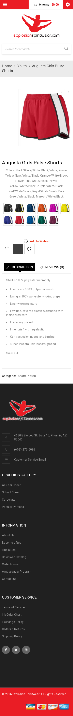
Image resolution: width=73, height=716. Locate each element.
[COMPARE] (18, 249)
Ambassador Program (17, 571)
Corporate (8, 499)
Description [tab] (22, 267)
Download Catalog (14, 557)
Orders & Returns (13, 629)
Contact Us (9, 578)
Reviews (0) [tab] (54, 267)
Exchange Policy (13, 621)
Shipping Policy (12, 636)
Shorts (22, 376)
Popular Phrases (13, 506)
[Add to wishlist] (7, 249)
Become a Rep (11, 542)
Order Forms (10, 564)
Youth (22, 66)
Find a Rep (9, 549)
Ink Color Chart (11, 614)
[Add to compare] (29, 249)
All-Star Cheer (11, 485)
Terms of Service (13, 607)
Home (7, 66)
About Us (8, 535)
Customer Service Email (30, 459)
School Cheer (11, 492)
